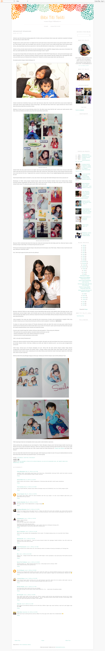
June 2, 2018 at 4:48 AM (30, 570)
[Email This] (14, 459)
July (84, 270)
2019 (83, 258)
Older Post (68, 640)
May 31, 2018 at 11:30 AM (30, 486)
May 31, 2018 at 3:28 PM (31, 493)
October (84, 265)
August (84, 268)
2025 (84, 247)
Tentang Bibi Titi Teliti (55, 26)
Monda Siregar (20, 586)
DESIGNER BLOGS (60, 647)
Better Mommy (22, 461)
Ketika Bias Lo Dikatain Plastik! (86, 218)
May (84, 274)
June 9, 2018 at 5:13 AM (27, 603)
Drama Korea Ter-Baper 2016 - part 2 (86, 202)
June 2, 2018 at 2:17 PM (30, 586)
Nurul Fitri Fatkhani (22, 562)
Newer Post (17, 640)
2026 (84, 245)
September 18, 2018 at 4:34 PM (30, 612)
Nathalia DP (20, 538)
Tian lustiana (20, 486)
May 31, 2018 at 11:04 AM (29, 479)
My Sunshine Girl (51, 461)
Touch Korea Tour (80, 315)
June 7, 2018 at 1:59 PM (29, 594)
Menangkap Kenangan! (84, 275)
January (84, 299)
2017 (83, 301)
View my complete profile (84, 65)
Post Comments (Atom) (25, 644)
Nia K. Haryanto (21, 531)
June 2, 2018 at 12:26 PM (31, 578)
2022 (83, 252)
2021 (83, 254)
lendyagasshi (20, 518)
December (84, 261)
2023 (84, 250)
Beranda (46, 26)
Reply (18, 475)
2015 (83, 305)
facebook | (20, 457)
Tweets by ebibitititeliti (79, 110)
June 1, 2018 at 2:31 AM (31, 531)
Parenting (16, 462)
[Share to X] (17, 459)
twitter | (26, 457)
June (84, 272)
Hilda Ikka (19, 612)
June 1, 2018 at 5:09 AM (29, 538)
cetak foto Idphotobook (33, 461)
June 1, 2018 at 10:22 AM (25, 553)
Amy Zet (19, 603)
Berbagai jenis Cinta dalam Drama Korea (86, 234)
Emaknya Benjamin (22, 509)
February (84, 297)
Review (22, 462)
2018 (83, 259)
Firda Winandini (21, 471)
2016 (83, 303)
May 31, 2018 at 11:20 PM (33, 509)
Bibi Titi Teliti (52, 17)
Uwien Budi (20, 479)
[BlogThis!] (15, 459)
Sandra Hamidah (21, 502)
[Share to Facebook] (18, 459)
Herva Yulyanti (20, 493)
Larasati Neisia (21, 578)
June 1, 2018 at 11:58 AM (34, 562)
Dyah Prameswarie (21, 546)
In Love (44, 461)
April (84, 293)
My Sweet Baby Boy (62, 461)
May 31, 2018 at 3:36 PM (32, 502)
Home (43, 640)
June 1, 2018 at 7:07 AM (32, 546)
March (84, 295)
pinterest (32, 457)
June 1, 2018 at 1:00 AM (30, 518)
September (84, 266)
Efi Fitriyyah (20, 594)
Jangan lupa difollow (59, 448)
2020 (83, 256)
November (84, 263)
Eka (18, 553)
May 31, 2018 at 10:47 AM (32, 471)
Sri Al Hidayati (20, 570)
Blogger (86, 309)
